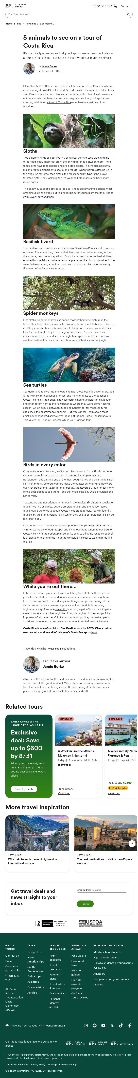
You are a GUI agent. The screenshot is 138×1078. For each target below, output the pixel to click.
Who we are (78, 955)
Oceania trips (35, 987)
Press (8, 961)
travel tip (61, 609)
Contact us (12, 955)
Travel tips (30, 23)
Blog (18, 23)
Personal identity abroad (54, 1003)
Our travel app (58, 993)
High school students (106, 957)
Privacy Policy (37, 1064)
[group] (29, 756)
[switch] (98, 719)
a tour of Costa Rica (59, 102)
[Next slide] (132, 756)
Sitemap (52, 1064)
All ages (98, 984)
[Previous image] (92, 742)
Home (9, 23)
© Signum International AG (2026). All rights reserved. (34, 1070)
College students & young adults (113, 963)
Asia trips (33, 982)
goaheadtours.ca (55, 1025)
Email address (89, 890)
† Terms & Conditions (16, 1064)
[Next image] (99, 742)
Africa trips (34, 976)
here (94, 632)
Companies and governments (111, 979)
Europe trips (34, 952)
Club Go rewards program (76, 984)
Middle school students (107, 952)
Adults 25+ (99, 968)
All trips (32, 992)
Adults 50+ (100, 973)
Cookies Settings (68, 1064)
